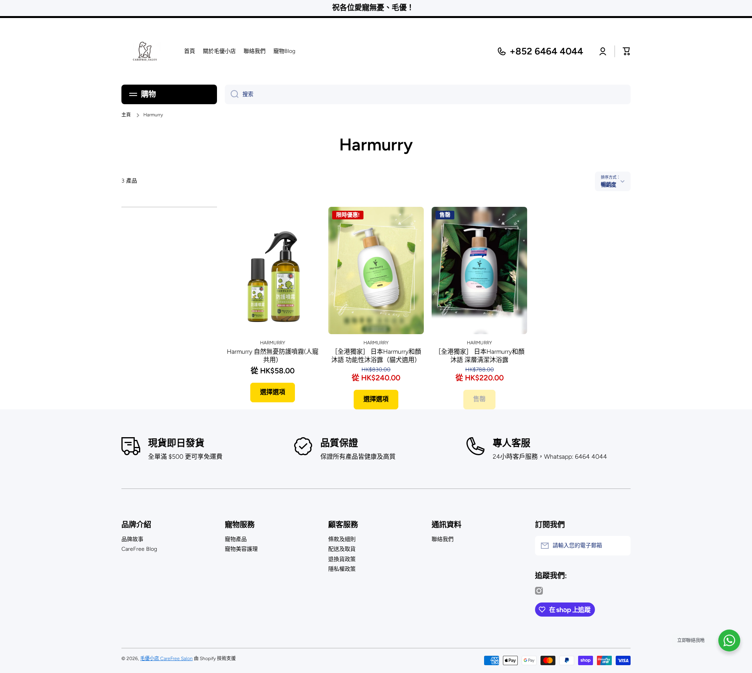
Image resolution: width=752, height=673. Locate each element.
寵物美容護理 (241, 549)
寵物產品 (236, 539)
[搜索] (232, 94)
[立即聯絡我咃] (729, 640)
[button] (627, 51)
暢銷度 (608, 184)
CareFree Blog (139, 549)
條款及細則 (342, 539)
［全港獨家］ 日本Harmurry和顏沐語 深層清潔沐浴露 (479, 356)
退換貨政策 (342, 559)
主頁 (126, 115)
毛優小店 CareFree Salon (166, 658)
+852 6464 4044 (546, 51)
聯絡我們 (443, 539)
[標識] (144, 51)
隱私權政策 (342, 569)
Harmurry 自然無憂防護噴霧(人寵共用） (272, 356)
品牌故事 (132, 539)
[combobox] (428, 94)
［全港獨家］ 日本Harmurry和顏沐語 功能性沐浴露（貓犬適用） (376, 356)
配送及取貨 (342, 549)
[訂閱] (621, 545)
